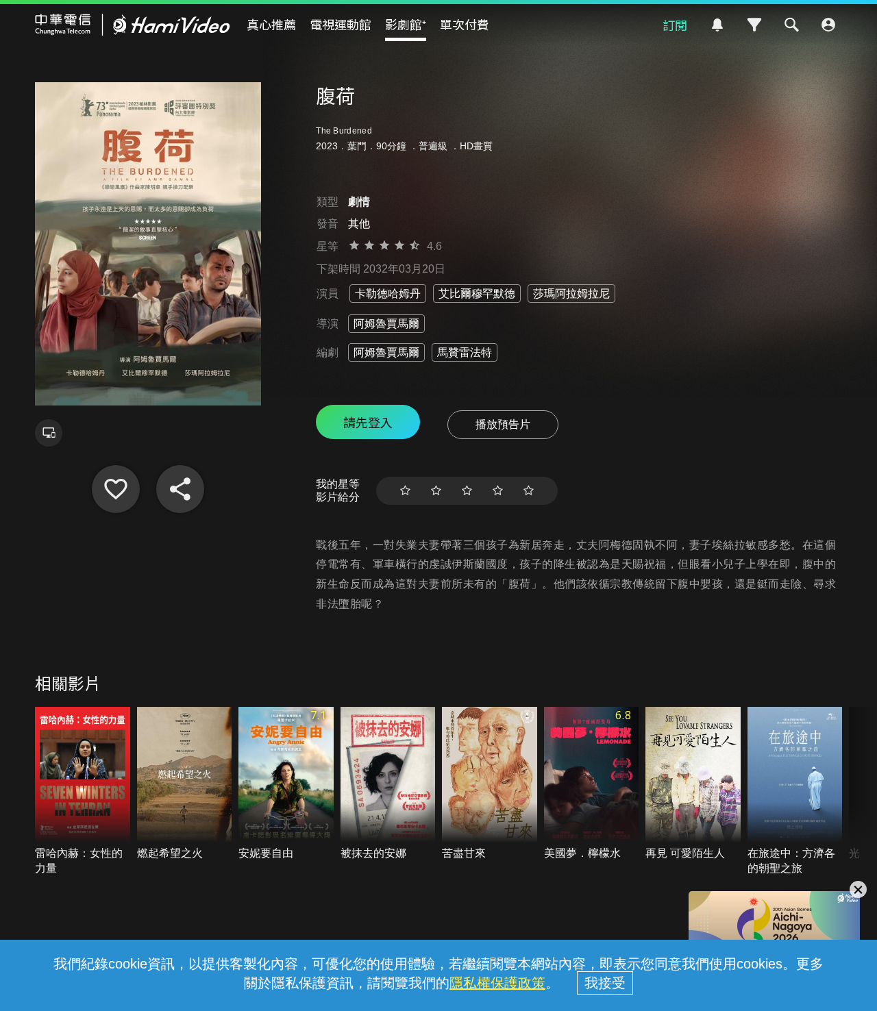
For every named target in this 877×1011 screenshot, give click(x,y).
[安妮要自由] (286, 784)
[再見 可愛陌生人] (693, 784)
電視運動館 (340, 24)
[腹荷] (116, 489)
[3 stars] (467, 491)
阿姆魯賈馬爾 (386, 323)
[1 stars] (405, 491)
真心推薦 (271, 24)
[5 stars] (528, 491)
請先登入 (368, 422)
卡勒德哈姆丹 (388, 293)
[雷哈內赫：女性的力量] (82, 792)
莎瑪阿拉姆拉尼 (571, 293)
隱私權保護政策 (497, 982)
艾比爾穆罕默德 (476, 293)
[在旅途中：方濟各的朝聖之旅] (795, 792)
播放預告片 (502, 424)
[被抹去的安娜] (388, 784)
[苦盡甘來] (489, 784)
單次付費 (464, 24)
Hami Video (132, 24)
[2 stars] (436, 491)
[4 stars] (497, 491)
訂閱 (675, 25)
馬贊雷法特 (464, 352)
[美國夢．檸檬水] (591, 784)
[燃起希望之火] (184, 784)
